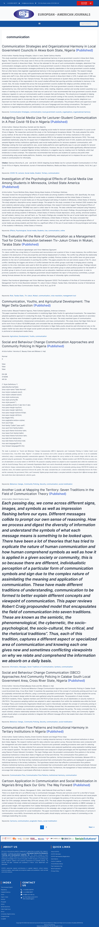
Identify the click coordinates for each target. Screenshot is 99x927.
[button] (39, 23)
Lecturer (21, 173)
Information (14, 667)
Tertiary (44, 173)
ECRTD (3, 899)
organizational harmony (81, 112)
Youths (32, 336)
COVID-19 (13, 173)
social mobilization (65, 484)
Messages (22, 667)
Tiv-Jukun (28, 296)
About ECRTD (55, 851)
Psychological (21, 231)
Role (11, 296)
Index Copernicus (5, 909)
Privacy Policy (55, 871)
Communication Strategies (19, 112)
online (62, 231)
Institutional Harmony (57, 775)
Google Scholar (5, 916)
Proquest (3, 902)
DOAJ (2, 904)
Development (24, 336)
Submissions (54, 859)
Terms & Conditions (49, 924)
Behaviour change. (16, 484)
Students (40, 231)
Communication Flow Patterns (37, 775)
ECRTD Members (56, 854)
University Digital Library (8, 914)
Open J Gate (4, 897)
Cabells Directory (5, 892)
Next (92, 827)
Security (43, 484)
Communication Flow (17, 775)
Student (38, 173)
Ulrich (2, 894)
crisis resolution (56, 296)
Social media (29, 173)
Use (46, 231)
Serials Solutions (5, 906)
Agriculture (14, 336)
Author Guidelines (56, 861)
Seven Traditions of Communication (40, 667)
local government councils (52, 112)
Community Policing (31, 484)
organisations (67, 112)
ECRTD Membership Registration (60, 856)
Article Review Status (57, 863)
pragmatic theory (36, 821)
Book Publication (56, 868)
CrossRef (3, 919)
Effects (12, 231)
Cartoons (13, 821)
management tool (69, 296)
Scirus (2, 911)
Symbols (57, 667)
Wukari (35, 296)
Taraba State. (19, 296)
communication (35, 112)
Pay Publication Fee (56, 866)
